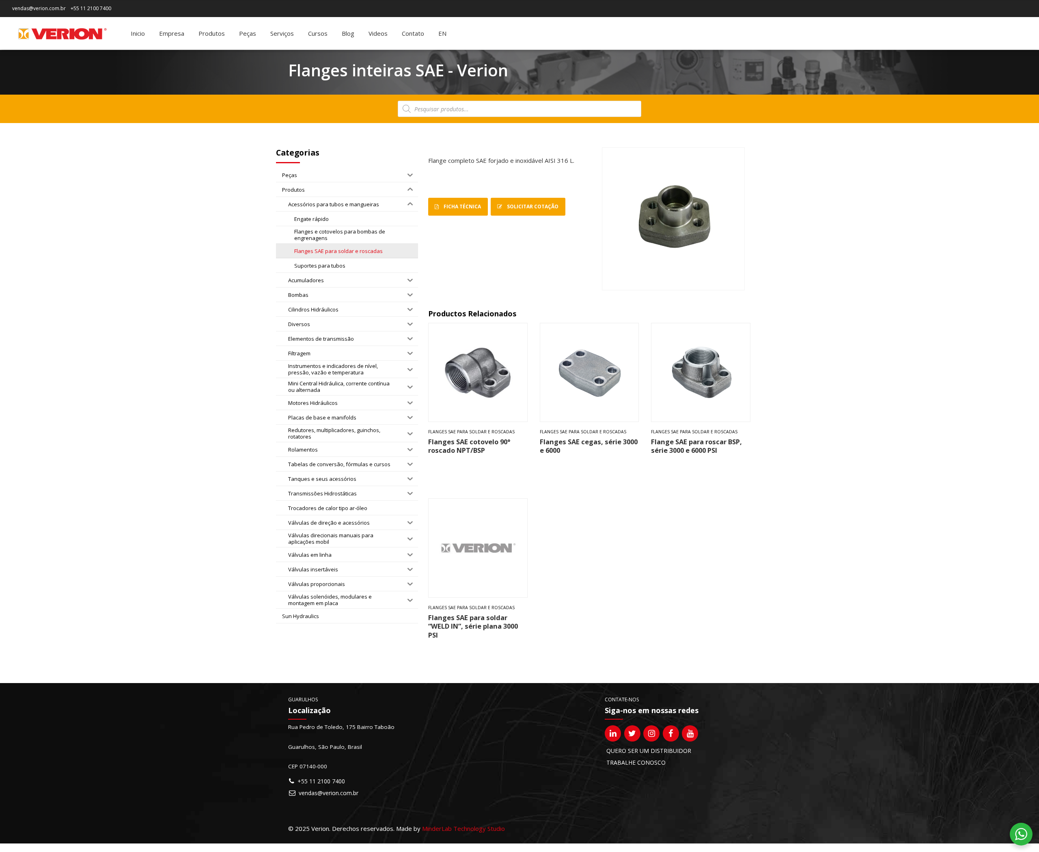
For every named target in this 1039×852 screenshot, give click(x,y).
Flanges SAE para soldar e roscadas (471, 432)
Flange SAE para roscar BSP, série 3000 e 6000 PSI (696, 446)
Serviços (282, 33)
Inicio (138, 33)
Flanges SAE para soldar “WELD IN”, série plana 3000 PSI (473, 626)
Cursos (318, 33)
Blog (348, 33)
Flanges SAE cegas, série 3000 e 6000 (589, 446)
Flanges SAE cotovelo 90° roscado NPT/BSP (469, 446)
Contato (413, 33)
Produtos (211, 33)
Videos (378, 33)
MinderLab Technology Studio (463, 828)
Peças (247, 33)
